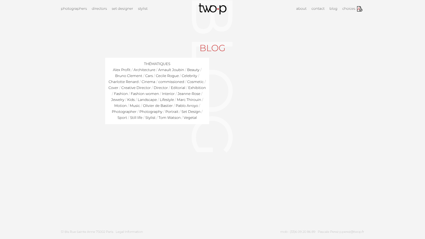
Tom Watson (169, 118)
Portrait (171, 112)
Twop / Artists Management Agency (212, 8)
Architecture (144, 70)
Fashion (121, 94)
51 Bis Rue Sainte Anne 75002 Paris (87, 232)
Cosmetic (195, 82)
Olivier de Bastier (158, 106)
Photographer (124, 112)
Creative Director (136, 88)
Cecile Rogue (167, 76)
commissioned (171, 82)
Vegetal (190, 118)
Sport (122, 118)
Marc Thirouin (189, 100)
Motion (120, 106)
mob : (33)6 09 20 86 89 (297, 232)
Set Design (191, 112)
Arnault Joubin (171, 70)
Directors (99, 9)
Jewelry (117, 100)
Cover (113, 88)
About (301, 9)
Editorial (178, 88)
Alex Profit (122, 70)
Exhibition (197, 88)
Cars (149, 76)
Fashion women (145, 94)
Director (161, 88)
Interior (168, 94)
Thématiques (157, 64)
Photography (150, 112)
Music (135, 106)
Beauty (193, 70)
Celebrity (189, 76)
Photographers (74, 9)
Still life (136, 118)
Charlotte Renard (124, 82)
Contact (318, 9)
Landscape (147, 100)
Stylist (143, 9)
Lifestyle (167, 100)
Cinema (148, 82)
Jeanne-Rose (189, 94)
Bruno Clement (128, 76)
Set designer (122, 9)
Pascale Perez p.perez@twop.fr (341, 232)
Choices (348, 9)
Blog (334, 9)
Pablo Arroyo (187, 106)
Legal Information (129, 232)
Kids (131, 100)
